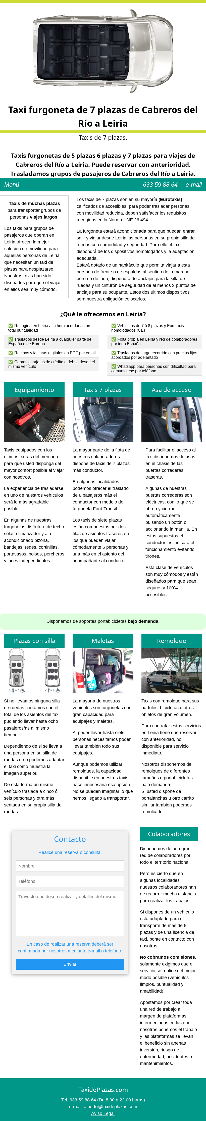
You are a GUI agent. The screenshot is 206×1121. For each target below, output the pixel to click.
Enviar (70, 964)
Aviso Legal (103, 1113)
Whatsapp (126, 366)
